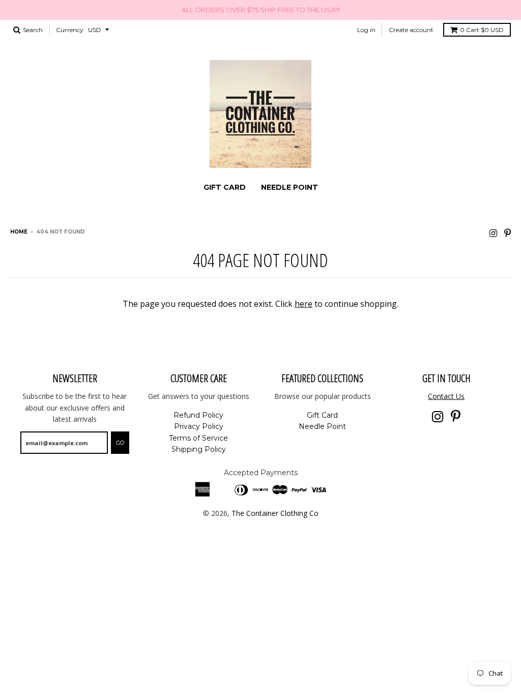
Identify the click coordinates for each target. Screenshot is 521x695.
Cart (482, 30)
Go (120, 442)
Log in (366, 30)
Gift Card (225, 187)
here (303, 303)
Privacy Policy (198, 426)
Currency (69, 30)
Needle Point (289, 187)
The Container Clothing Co (275, 513)
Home (18, 231)
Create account (411, 30)
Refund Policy (198, 415)
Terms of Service (198, 438)
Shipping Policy (198, 449)
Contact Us (446, 396)
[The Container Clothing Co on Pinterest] (507, 232)
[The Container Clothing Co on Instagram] (493, 232)
